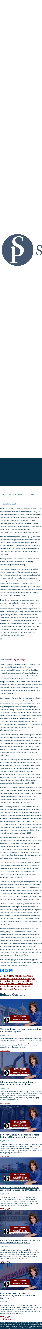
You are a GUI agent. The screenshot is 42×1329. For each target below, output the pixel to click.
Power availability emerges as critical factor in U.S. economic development (19, 1136)
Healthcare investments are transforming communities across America (17, 1295)
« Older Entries (7, 1319)
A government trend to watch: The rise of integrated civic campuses (20, 1241)
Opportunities (29, 494)
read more (5, 1050)
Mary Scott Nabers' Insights (12, 494)
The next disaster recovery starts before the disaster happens (20, 1030)
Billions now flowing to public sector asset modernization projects (19, 1083)
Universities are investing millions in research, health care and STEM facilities (20, 1189)
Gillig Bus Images (19, 659)
